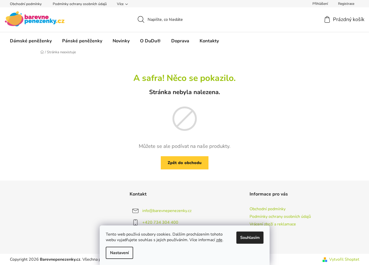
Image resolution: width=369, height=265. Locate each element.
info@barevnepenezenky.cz (166, 211)
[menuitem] (31, 40)
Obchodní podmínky (26, 4)
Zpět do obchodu (185, 163)
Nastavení (119, 253)
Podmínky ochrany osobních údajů (80, 4)
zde (219, 240)
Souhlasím (250, 237)
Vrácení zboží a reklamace (273, 224)
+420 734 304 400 (160, 222)
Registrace (346, 3)
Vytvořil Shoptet (344, 259)
